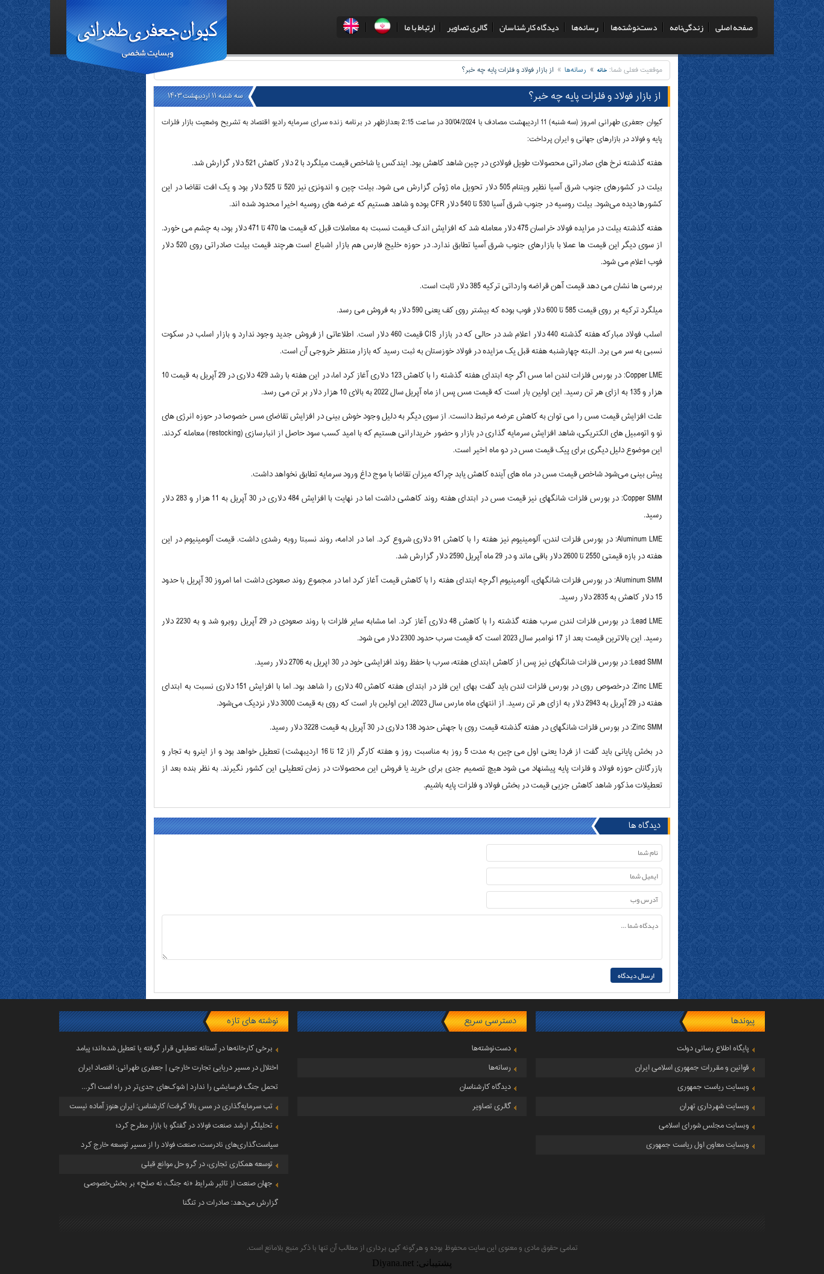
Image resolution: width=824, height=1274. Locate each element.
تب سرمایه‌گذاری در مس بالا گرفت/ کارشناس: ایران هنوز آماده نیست (171, 1106)
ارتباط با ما (419, 27)
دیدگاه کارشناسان (529, 27)
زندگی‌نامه (686, 27)
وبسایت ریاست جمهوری (713, 1087)
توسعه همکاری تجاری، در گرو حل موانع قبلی (207, 1164)
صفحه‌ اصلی (734, 27)
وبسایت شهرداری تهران (714, 1106)
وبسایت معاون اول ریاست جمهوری (697, 1145)
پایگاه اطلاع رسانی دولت (713, 1048)
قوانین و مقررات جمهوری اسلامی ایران (692, 1067)
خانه (602, 70)
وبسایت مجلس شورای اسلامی (704, 1125)
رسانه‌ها (584, 27)
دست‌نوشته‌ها (634, 27)
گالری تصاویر (467, 27)
